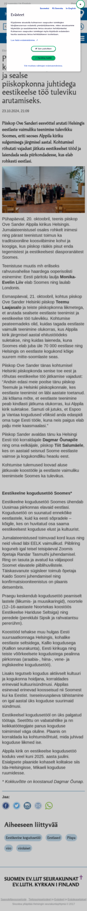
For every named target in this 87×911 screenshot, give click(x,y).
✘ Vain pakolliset (43, 48)
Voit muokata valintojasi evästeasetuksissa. (43, 66)
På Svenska (57, 8)
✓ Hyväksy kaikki (43, 58)
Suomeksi (44, 8)
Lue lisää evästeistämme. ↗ (24, 40)
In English (71, 8)
